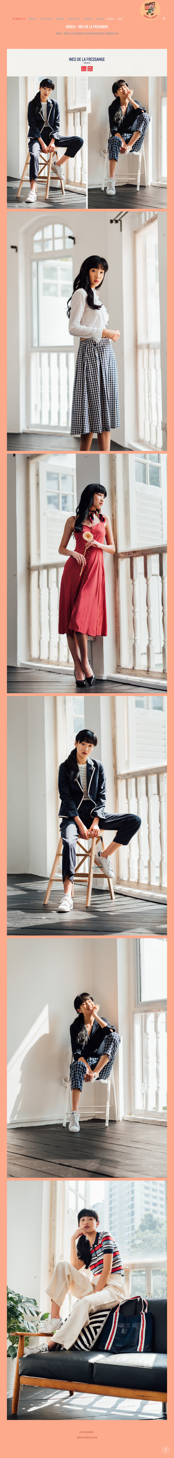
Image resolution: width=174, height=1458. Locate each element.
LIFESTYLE (32, 19)
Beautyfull (88, 19)
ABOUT (120, 19)
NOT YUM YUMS (46, 19)
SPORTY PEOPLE (73, 19)
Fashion (100, 19)
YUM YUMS (59, 19)
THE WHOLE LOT (18, 19)
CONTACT (110, 19)
